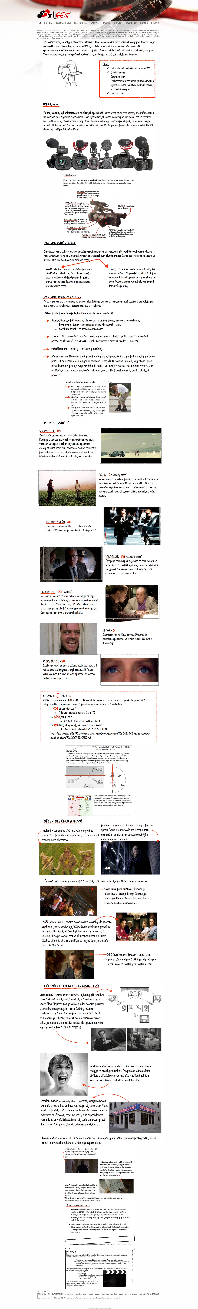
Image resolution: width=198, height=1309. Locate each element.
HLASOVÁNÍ (94, 23)
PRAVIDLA (48, 23)
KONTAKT (155, 23)
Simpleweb (109, 1308)
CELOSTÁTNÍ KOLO (63, 23)
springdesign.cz (96, 1308)
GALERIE (106, 23)
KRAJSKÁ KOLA (80, 23)
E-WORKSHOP (131, 23)
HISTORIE (144, 23)
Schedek (105, 1308)
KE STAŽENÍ (118, 23)
